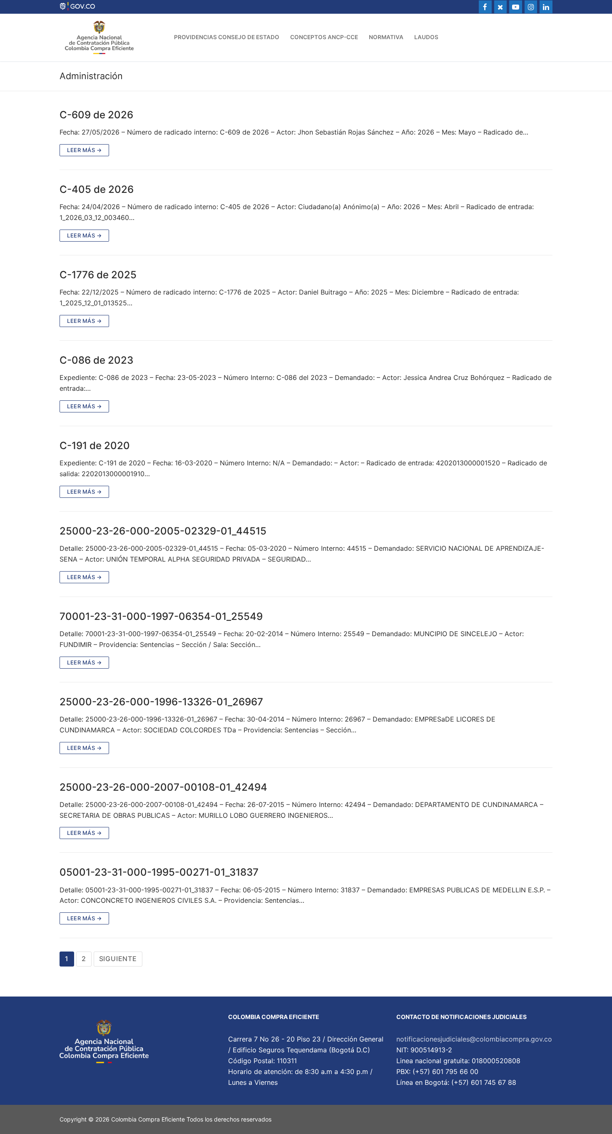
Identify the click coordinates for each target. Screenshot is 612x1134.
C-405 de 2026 (97, 189)
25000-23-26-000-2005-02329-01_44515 (163, 531)
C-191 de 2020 (95, 446)
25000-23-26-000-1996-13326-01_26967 (161, 702)
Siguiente (118, 958)
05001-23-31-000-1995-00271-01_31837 (159, 872)
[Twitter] (500, 6)
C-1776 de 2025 (98, 275)
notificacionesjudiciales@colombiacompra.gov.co (474, 1039)
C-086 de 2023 (96, 360)
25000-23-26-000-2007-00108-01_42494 (163, 787)
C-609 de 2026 (96, 115)
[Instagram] (531, 6)
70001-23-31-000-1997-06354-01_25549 (161, 616)
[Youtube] (515, 6)
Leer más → (84, 150)
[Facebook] (485, 6)
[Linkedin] (546, 6)
